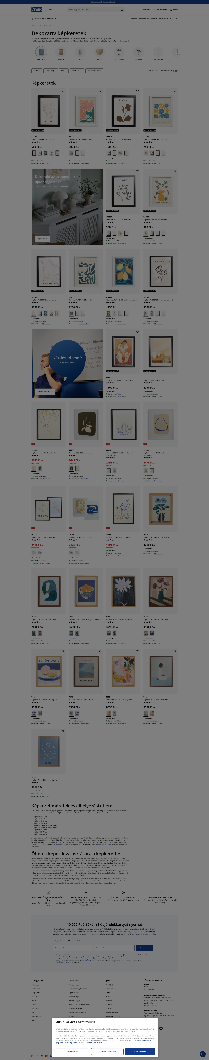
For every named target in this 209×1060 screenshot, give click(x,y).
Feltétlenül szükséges (107, 1052)
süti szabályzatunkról (95, 1043)
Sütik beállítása (72, 1052)
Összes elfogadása (140, 1052)
